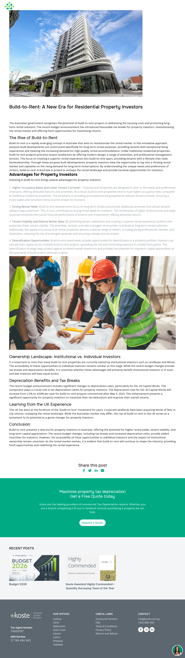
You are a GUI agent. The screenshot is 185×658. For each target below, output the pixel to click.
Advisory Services (72, 9)
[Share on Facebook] (84, 471)
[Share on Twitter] (90, 471)
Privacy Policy (103, 629)
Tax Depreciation (47, 9)
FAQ (98, 622)
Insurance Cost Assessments (102, 9)
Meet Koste (160, 2)
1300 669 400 (146, 622)
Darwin (57, 633)
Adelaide (58, 644)
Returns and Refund (106, 633)
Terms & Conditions (106, 626)
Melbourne (59, 626)
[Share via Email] (102, 471)
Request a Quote (92, 522)
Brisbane (58, 640)
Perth (56, 622)
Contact (175, 2)
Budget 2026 (18, 584)
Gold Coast (59, 629)
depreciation (99, 386)
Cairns (56, 637)
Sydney (57, 619)
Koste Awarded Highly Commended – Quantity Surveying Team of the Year (90, 586)
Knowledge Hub (132, 9)
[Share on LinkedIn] (96, 471)
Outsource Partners (106, 619)
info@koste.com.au (149, 619)
